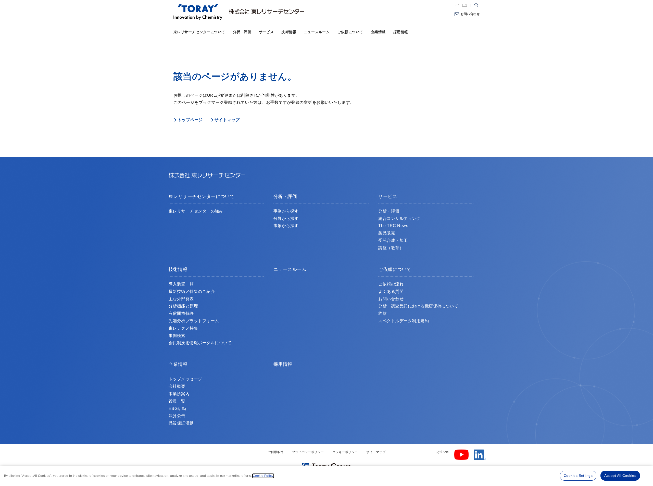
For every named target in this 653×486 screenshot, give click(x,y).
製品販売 (386, 233)
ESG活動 (177, 408)
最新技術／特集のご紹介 (192, 291)
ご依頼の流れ (391, 284)
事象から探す (286, 225)
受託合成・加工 (393, 240)
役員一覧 (177, 401)
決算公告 (177, 416)
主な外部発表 (181, 299)
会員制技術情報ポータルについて (200, 343)
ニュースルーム (317, 32)
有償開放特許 (181, 313)
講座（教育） (391, 248)
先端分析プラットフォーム (194, 321)
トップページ (190, 120)
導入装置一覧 (181, 284)
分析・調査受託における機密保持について (418, 306)
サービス (266, 32)
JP (457, 5)
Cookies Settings (578, 475)
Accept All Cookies (620, 475)
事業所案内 (179, 394)
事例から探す (286, 211)
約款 (382, 313)
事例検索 (177, 335)
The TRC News (393, 225)
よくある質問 (391, 291)
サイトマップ (227, 120)
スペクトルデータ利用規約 (403, 321)
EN (464, 5)
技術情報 (288, 32)
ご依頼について (350, 32)
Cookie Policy (263, 476)
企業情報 (378, 32)
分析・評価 (242, 32)
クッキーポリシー (345, 452)
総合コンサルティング (399, 218)
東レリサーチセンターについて (199, 32)
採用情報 (400, 32)
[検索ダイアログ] (476, 5)
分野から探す (286, 218)
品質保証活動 (181, 423)
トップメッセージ (185, 379)
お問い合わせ (470, 14)
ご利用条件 (275, 452)
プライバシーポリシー (308, 452)
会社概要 (177, 386)
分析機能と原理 (183, 306)
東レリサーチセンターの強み (196, 211)
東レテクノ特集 (183, 328)
